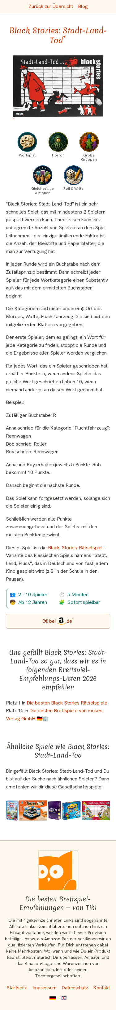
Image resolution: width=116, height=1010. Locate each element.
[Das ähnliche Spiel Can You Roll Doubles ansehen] (54, 810)
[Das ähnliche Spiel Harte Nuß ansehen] (33, 810)
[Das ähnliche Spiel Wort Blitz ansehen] (71, 810)
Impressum (44, 987)
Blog (83, 6)
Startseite (17, 987)
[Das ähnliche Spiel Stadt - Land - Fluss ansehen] (12, 810)
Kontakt (101, 987)
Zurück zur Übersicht (50, 6)
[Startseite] (58, 870)
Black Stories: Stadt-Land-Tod (58, 35)
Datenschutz (75, 987)
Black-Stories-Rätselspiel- (76, 547)
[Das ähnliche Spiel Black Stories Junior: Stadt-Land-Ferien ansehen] (96, 810)
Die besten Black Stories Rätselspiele (67, 703)
